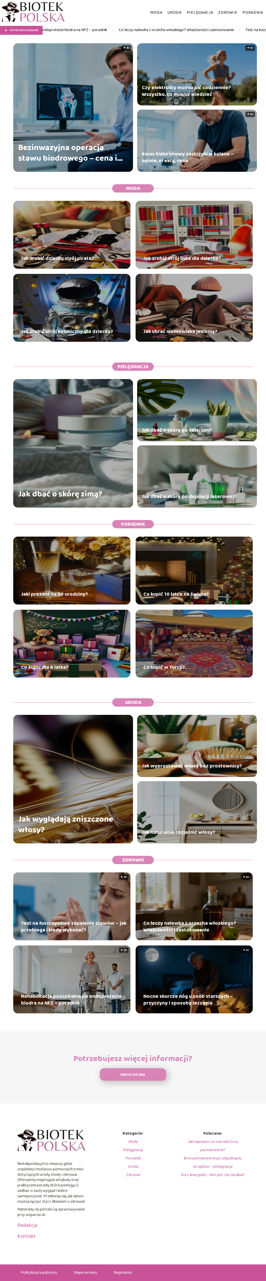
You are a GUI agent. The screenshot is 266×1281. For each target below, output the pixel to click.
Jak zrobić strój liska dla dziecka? (182, 258)
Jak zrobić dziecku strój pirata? (57, 258)
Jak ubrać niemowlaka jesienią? (180, 331)
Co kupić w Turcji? (164, 667)
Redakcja (27, 1225)
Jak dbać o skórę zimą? (60, 494)
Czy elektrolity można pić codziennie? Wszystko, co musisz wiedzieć (186, 91)
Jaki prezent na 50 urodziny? (54, 594)
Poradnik (252, 12)
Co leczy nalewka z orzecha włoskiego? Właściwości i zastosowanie (93, 30)
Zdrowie (227, 12)
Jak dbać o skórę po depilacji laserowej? (189, 496)
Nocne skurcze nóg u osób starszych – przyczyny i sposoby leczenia (188, 999)
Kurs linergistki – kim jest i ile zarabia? (213, 1175)
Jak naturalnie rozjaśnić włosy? (178, 832)
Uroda (174, 12)
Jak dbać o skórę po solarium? (177, 430)
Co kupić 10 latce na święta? (176, 594)
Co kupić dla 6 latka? (45, 667)
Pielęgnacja (200, 12)
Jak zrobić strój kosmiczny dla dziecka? (67, 331)
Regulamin (123, 1272)
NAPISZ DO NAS (133, 1075)
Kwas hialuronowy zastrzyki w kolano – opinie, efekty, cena (188, 157)
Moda (156, 12)
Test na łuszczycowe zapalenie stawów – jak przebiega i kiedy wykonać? (74, 926)
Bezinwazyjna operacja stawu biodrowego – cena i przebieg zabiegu (67, 153)
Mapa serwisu (85, 1272)
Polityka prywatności (39, 1272)
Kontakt (26, 1236)
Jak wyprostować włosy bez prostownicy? (192, 766)
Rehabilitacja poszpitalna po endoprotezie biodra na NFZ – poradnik (71, 999)
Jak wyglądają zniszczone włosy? (65, 825)
